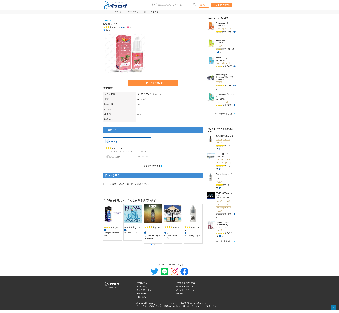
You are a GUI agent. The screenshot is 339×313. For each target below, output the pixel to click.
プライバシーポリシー (145, 290)
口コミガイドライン (184, 286)
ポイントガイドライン (185, 290)
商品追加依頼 (142, 286)
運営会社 (180, 293)
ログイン (203, 5)
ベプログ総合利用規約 (185, 283)
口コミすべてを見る (152, 166)
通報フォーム (142, 293)
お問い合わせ (142, 297)
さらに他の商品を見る (223, 114)
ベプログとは (142, 283)
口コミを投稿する (223, 5)
